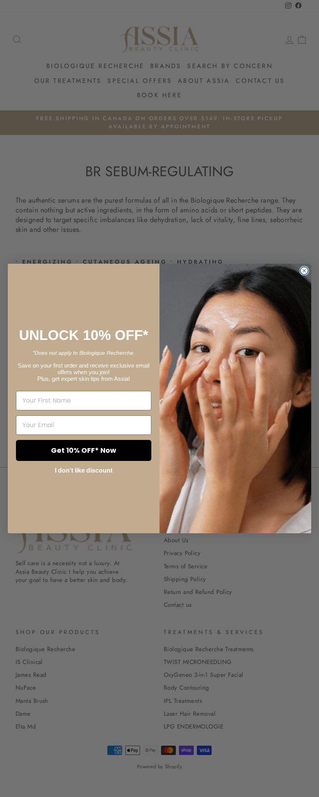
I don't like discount (83, 470)
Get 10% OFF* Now (83, 450)
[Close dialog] (304, 271)
